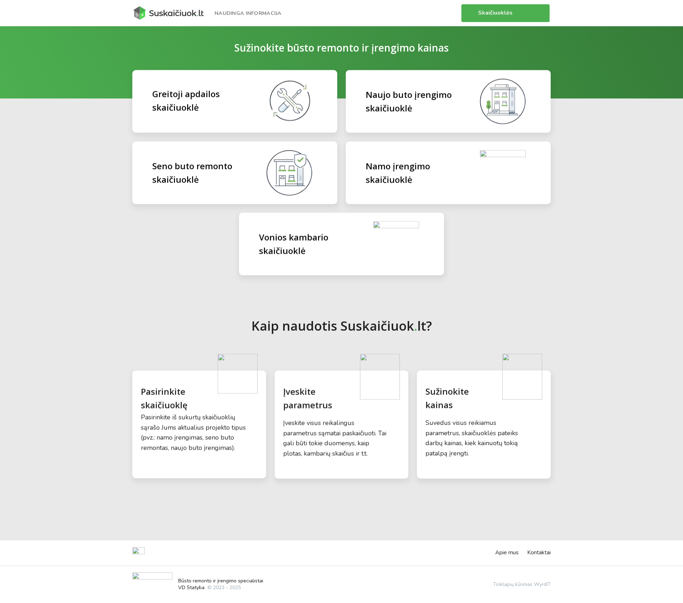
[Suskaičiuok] (168, 13)
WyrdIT (542, 584)
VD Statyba (191, 587)
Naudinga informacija (248, 13)
